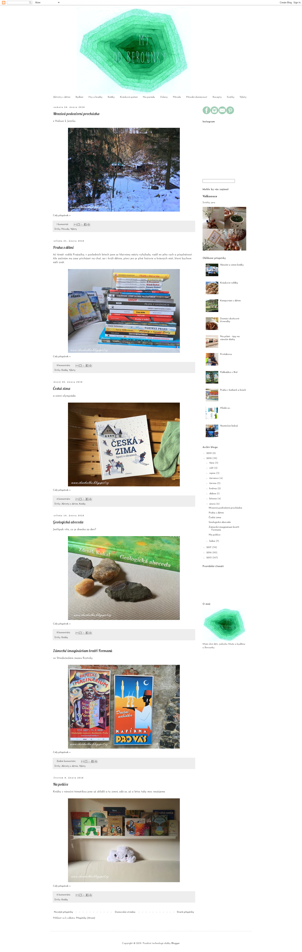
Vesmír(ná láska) (229, 426)
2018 (209, 458)
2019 (209, 453)
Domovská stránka (125, 912)
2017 (209, 547)
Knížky (111, 97)
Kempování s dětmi (230, 300)
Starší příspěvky (185, 912)
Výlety (243, 97)
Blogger (175, 943)
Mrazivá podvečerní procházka (76, 113)
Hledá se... (225, 408)
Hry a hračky (95, 97)
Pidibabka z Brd (228, 372)
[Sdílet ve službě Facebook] (85, 224)
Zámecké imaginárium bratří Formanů (82, 650)
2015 (209, 557)
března (213, 498)
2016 (209, 552)
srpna (212, 473)
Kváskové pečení (129, 97)
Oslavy (164, 97)
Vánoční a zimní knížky (232, 265)
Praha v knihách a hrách (233, 390)
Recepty (217, 97)
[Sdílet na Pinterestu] (88, 224)
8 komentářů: (64, 633)
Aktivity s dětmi (61, 97)
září (211, 468)
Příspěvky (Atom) (85, 918)
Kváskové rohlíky (229, 283)
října (212, 463)
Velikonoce (210, 196)
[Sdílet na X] (82, 224)
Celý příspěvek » (62, 215)
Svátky (230, 97)
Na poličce (60, 784)
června (213, 483)
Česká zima (61, 388)
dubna (213, 493)
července (214, 478)
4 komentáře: (64, 499)
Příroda (177, 97)
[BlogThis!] (78, 224)
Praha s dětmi (63, 247)
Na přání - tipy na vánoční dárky (230, 338)
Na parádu (149, 97)
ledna (212, 541)
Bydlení (79, 97)
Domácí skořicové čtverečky (229, 320)
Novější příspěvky (63, 912)
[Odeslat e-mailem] (75, 224)
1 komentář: (63, 224)
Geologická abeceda (68, 522)
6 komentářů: (64, 895)
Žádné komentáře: (67, 761)
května (213, 488)
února (212, 504)
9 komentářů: (64, 366)
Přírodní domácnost (196, 97)
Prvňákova (226, 354)
